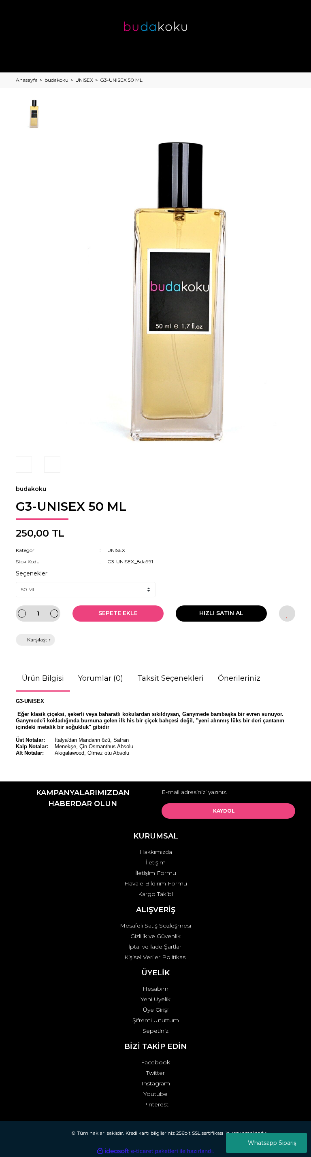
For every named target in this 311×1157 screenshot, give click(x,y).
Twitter (155, 1072)
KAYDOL (224, 811)
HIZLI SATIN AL (221, 613)
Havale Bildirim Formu (155, 883)
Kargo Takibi (155, 894)
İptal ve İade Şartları (155, 946)
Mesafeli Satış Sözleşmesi (155, 925)
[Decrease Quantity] (22, 613)
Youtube (155, 1094)
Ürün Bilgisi (43, 678)
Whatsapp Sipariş (272, 1142)
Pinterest (155, 1104)
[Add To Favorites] (287, 613)
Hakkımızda (155, 852)
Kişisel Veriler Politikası (155, 957)
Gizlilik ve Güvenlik (155, 936)
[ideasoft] (113, 1151)
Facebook (155, 1062)
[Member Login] (155, 58)
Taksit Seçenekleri (170, 678)
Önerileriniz (239, 678)
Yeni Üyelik (155, 999)
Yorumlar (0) (100, 678)
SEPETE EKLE (118, 613)
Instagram (155, 1083)
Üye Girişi (155, 1009)
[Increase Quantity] (54, 613)
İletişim (156, 862)
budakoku (31, 489)
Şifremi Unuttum (155, 1020)
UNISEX (116, 550)
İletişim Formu (155, 873)
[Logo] (155, 26)
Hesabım (155, 988)
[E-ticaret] (154, 1151)
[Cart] (285, 58)
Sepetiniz (155, 1030)
